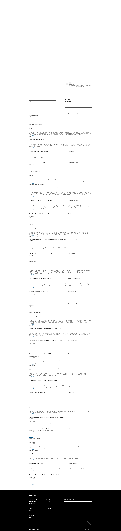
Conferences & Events (76, 85)
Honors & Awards (82, 85)
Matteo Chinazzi (38, 316)
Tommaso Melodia (50, 430)
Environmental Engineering (76, 303)
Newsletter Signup (49, 506)
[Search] (55, 99)
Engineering (70, 151)
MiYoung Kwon (31, 216)
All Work (70, 85)
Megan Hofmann (31, 164)
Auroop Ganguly (31, 115)
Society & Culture (31, 515)
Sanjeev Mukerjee (35, 228)
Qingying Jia (31, 228)
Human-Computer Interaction (77, 173)
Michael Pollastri (35, 188)
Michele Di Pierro (31, 369)
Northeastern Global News (33, 499)
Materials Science (76, 162)
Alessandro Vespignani (32, 316)
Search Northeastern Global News (69, 499)
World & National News (32, 501)
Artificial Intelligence (71, 291)
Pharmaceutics (76, 340)
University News (31, 506)
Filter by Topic (67, 99)
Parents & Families (49, 508)
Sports (30, 517)
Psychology (70, 139)
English (69, 253)
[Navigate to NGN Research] (33, 495)
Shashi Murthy (31, 394)
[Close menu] (70, 83)
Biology (69, 126)
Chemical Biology (34, 197)
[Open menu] (67, 84)
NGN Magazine (48, 511)
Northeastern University (35, 529)
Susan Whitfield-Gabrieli (41, 266)
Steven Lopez (31, 407)
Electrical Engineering (71, 428)
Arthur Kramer (31, 266)
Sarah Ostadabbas (32, 442)
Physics (72, 126)
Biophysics (33, 377)
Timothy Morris (47, 266)
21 (58, 486)
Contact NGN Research (49, 499)
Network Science (77, 113)
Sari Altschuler (31, 255)
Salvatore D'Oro (45, 430)
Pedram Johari (41, 430)
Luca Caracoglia (31, 305)
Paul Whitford (31, 128)
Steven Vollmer (31, 329)
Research (86, 85)
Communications (70, 173)
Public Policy (37, 325)
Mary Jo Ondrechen (32, 356)
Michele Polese (36, 430)
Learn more (31, 123)
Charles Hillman (36, 266)
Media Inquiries (48, 504)
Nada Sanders (31, 293)
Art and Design (70, 417)
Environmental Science (71, 113)
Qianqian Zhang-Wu (32, 477)
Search (30, 101)
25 (62, 486)
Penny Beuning (37, 356)
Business (76, 291)
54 (64, 486)
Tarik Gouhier (36, 115)
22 (59, 486)
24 (61, 486)
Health (30, 510)
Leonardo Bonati (31, 430)
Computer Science (71, 162)
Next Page (67, 486)
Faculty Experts (48, 501)
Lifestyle (30, 513)
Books (72, 85)
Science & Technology (32, 503)
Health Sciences (70, 200)
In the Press (48, 503)
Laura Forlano (31, 175)
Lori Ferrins (31, 188)
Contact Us (89, 85)
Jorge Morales (31, 140)
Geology (76, 278)
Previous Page (54, 486)
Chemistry (72, 226)
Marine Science (80, 278)
